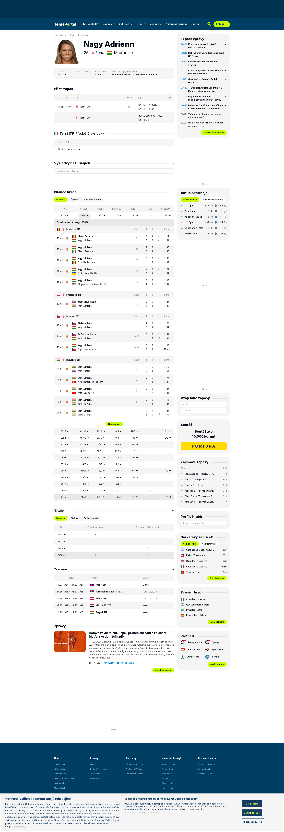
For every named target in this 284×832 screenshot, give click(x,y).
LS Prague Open (204, 774)
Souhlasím (252, 803)
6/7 (84, 477)
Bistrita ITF (73, 229)
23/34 (83, 444)
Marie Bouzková (61, 788)
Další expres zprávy (214, 132)
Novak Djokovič (61, 764)
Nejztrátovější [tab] (209, 543)
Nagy (151, 108)
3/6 (133, 444)
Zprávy (154, 24)
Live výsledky (194, 642)
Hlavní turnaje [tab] (190, 199)
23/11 (99, 215)
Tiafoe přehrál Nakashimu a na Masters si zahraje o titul (205, 89)
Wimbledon (167, 774)
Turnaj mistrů (167, 783)
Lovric (141, 108)
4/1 (133, 451)
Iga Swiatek (59, 783)
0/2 (133, 477)
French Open (167, 769)
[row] (114, 106)
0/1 (133, 470)
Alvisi (141, 104)
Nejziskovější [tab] (189, 543)
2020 (63, 464)
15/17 (99, 457)
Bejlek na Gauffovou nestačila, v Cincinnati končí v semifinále (205, 107)
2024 (63, 437)
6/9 (100, 470)
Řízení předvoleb (252, 821)
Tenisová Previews (98, 769)
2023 (63, 444)
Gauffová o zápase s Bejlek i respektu (203, 81)
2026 (63, 215)
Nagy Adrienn (84, 35)
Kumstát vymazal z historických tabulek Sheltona (206, 72)
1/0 (166, 470)
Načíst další (114, 424)
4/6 (133, 437)
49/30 (83, 431)
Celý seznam (217, 621)
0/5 (117, 444)
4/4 (100, 477)
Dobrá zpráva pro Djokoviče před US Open (206, 54)
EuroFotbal (193, 656)
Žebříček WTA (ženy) (135, 769)
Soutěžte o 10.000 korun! (203, 433)
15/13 (83, 470)
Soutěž (195, 24)
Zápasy (107, 24)
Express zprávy (97, 778)
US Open (166, 778)
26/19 (99, 431)
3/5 (100, 464)
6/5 (117, 431)
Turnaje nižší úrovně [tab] (213, 199)
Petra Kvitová (60, 774)
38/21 (83, 215)
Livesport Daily (204, 769)
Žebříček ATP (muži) (134, 764)
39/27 (83, 451)
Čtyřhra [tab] (75, 199)
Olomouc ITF (72, 316)
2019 (63, 470)
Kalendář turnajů (176, 24)
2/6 (84, 484)
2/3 (166, 437)
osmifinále (72, 149)
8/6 (117, 457)
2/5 (100, 484)
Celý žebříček (217, 578)
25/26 (83, 457)
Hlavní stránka (60, 35)
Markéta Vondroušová (64, 778)
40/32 (83, 437)
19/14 (99, 451)
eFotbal (216, 656)
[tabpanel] (114, 352)
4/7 (84, 464)
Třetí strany (18, 826)
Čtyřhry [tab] (74, 518)
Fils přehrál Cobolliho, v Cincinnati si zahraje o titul (205, 124)
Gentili (153, 104)
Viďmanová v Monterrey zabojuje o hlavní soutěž (205, 116)
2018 (63, 477)
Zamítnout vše (252, 812)
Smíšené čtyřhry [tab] (92, 199)
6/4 (133, 215)
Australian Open (169, 764)
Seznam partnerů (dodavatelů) (141, 812)
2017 (63, 484)
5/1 (166, 431)
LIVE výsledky (90, 24)
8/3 (117, 470)
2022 (63, 451)
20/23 (99, 444)
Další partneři (217, 664)
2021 (63, 457)
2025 (63, 431)
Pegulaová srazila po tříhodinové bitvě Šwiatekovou (204, 98)
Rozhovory (95, 774)
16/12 (116, 451)
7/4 (166, 215)
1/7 (84, 490)
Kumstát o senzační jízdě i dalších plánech (202, 46)
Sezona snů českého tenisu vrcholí (203, 63)
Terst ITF (85, 106)
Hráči (140, 24)
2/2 (117, 215)
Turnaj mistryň (168, 788)
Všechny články (163, 670)
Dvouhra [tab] (60, 199)
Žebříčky (124, 24)
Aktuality (109, 663)
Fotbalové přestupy (206, 764)
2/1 (117, 477)
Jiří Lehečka (59, 769)
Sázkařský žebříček (134, 774)
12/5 (133, 431)
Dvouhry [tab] (60, 518)
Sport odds (218, 649)
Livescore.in (194, 649)
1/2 (117, 464)
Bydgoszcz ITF (73, 294)
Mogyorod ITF (73, 359)
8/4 (117, 437)
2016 (63, 490)
